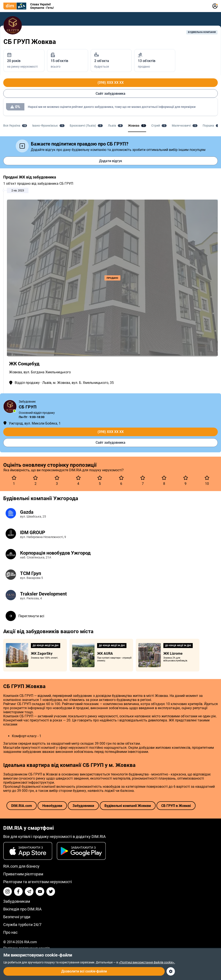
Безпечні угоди (16, 917)
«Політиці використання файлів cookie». (147, 962)
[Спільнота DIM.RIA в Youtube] (40, 891)
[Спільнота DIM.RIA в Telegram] (29, 891)
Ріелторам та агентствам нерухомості (37, 881)
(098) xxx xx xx (111, 83)
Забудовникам (16, 901)
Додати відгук (110, 161)
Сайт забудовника (110, 93)
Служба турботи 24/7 (22, 924)
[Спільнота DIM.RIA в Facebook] (18, 891)
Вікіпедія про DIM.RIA (22, 909)
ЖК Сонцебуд (24, 363)
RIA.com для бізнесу (21, 866)
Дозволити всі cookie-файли (84, 971)
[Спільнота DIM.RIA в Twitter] (50, 891)
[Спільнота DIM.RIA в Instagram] (7, 891)
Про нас (10, 932)
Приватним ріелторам (23, 874)
